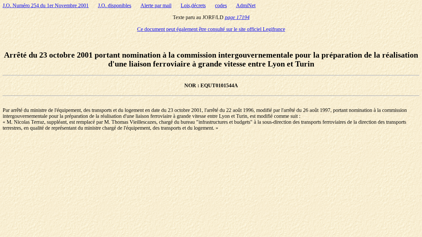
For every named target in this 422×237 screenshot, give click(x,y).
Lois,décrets (193, 5)
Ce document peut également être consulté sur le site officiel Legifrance (211, 29)
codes (221, 5)
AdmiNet (246, 5)
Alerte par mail (155, 5)
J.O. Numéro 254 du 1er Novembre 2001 (46, 5)
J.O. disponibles (114, 5)
